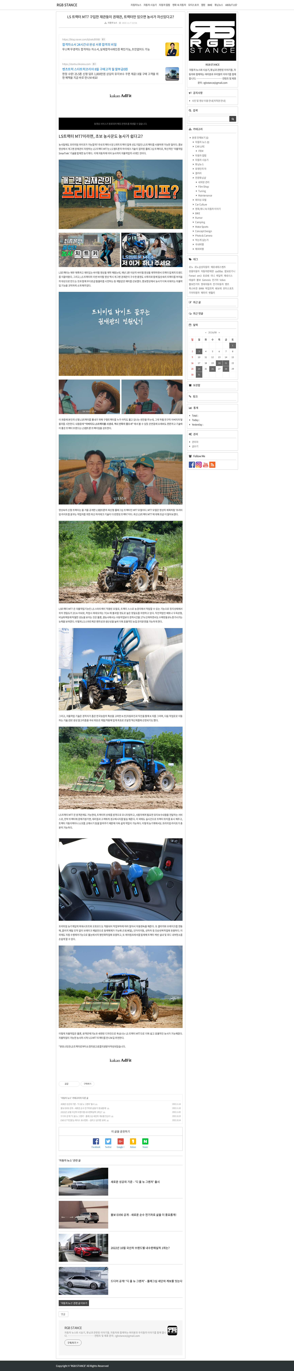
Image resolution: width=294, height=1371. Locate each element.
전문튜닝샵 (200, 177)
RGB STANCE (67, 4)
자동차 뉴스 (112, 22)
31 (199, 374)
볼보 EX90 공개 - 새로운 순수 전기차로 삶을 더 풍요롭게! (83, 1108)
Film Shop (203, 186)
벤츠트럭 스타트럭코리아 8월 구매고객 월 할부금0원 (95, 69)
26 (212, 368)
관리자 (195, 441)
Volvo (222, 279)
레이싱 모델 (200, 199)
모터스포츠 (228, 288)
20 (219, 363)
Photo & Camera (203, 235)
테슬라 (192, 279)
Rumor (198, 217)
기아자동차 (194, 292)
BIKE (197, 213)
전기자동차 (218, 284)
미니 (213, 275)
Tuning (202, 191)
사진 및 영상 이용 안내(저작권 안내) (209, 100)
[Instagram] (199, 464)
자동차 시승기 (202, 159)
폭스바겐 (193, 288)
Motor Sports (201, 226)
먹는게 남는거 (202, 240)
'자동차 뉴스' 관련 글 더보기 (74, 1303)
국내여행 (199, 244)
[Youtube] (205, 464)
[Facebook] (192, 464)
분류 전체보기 (199, 137)
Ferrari (192, 275)
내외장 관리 (203, 182)
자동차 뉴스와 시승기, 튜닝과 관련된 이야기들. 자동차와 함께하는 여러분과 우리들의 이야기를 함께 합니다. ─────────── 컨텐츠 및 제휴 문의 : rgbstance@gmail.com (115, 1334)
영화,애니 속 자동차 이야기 (208, 208)
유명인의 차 (200, 168)
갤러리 (198, 173)
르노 (191, 267)
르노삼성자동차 (201, 267)
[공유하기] (71, 1083)
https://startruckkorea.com (76, 64)
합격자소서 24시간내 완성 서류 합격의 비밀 (89, 44)
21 (226, 363)
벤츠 (227, 284)
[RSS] (212, 464)
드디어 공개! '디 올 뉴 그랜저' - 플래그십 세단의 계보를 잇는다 (85, 1116)
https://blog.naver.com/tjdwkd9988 (81, 39)
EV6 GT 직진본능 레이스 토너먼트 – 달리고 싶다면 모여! (83, 1120)
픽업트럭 (209, 288)
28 (226, 368)
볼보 (199, 279)
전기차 (215, 279)
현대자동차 (206, 284)
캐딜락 (219, 275)
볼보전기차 (194, 284)
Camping (200, 222)
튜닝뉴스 (199, 164)
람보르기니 (229, 271)
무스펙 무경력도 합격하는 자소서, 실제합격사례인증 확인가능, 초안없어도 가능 (106, 49)
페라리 (204, 292)
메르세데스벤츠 (218, 267)
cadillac (219, 271)
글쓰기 (195, 446)
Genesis (206, 279)
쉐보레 (218, 288)
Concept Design (203, 231)
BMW (201, 288)
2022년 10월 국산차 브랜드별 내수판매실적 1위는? (81, 1112)
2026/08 (212, 332)
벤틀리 (212, 292)
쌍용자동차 (194, 271)
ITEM (200, 150)
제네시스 (228, 275)
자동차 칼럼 (200, 155)
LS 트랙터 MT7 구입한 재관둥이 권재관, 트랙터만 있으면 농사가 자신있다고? (120, 16)
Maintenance (205, 195)
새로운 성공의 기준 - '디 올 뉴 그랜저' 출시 (77, 1104)
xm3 (199, 275)
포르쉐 (206, 275)
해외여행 (199, 249)
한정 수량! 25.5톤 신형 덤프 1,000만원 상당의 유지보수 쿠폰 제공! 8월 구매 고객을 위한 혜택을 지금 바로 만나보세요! (110, 75)
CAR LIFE (200, 146)
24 (199, 368)
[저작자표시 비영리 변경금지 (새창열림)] (98, 1084)
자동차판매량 (207, 271)
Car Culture (201, 204)
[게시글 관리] (76, 1083)
